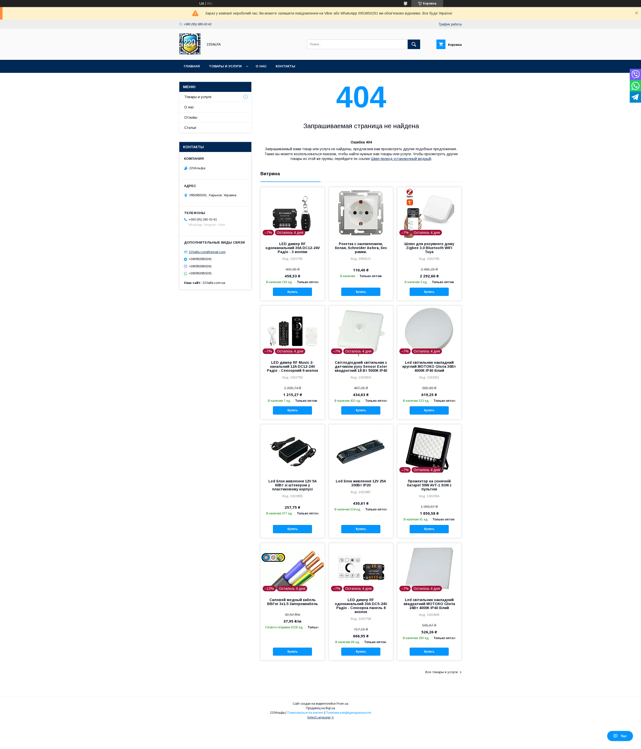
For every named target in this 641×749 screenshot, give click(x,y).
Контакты (285, 66)
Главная (192, 66)
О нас (261, 66)
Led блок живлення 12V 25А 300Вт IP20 (361, 483)
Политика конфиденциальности (348, 712)
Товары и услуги (225, 66)
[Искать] (414, 44)
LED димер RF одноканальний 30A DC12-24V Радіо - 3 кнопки (292, 248)
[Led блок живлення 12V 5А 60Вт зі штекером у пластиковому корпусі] (293, 450)
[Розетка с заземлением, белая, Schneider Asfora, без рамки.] (361, 212)
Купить (292, 292)
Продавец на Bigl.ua (320, 708)
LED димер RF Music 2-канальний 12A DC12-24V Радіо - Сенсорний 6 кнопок (292, 366)
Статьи (190, 128)
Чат (624, 736)
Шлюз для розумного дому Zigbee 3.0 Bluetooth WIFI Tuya (429, 248)
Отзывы (190, 117)
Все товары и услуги (441, 672)
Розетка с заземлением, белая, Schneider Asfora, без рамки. (361, 248)
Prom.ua (342, 703)
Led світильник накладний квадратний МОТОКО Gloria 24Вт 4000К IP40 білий (429, 604)
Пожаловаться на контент (305, 712)
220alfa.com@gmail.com (207, 252)
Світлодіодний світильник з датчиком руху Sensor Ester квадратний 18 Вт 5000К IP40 (361, 366)
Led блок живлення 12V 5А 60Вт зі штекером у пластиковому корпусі (292, 485)
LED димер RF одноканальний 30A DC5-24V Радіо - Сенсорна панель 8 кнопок (361, 606)
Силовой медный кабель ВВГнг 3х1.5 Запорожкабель (292, 602)
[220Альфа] (190, 53)
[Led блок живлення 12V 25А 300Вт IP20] (361, 450)
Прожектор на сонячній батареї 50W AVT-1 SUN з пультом (429, 485)
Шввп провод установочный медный (401, 159)
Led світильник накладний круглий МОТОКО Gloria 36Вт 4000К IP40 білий (429, 366)
